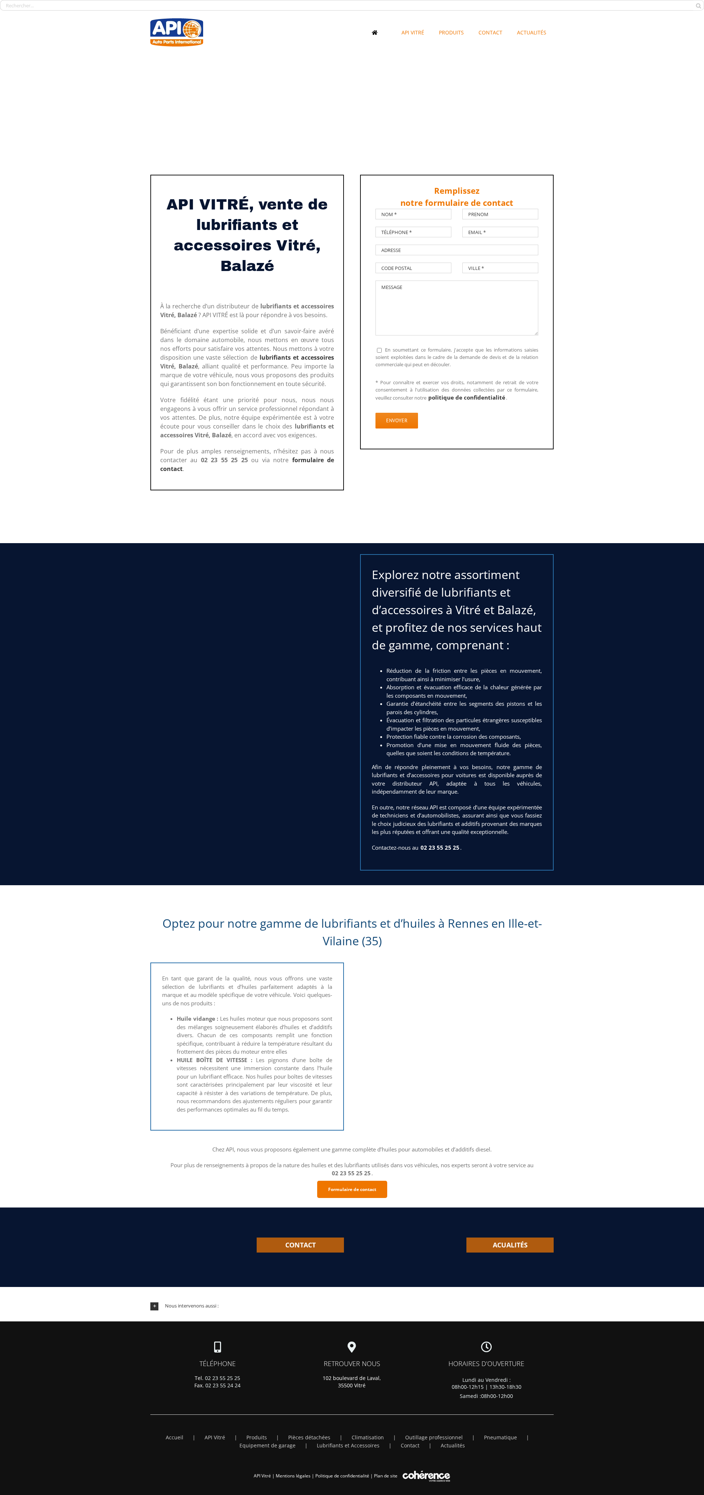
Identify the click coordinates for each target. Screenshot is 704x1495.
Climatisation (368, 1437)
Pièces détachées (309, 1437)
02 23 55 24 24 (223, 1385)
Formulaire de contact (352, 1189)
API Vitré (215, 1437)
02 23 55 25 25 (222, 1378)
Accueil (174, 1437)
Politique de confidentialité (342, 1476)
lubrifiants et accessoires (297, 357)
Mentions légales (293, 1476)
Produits (256, 1437)
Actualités (453, 1445)
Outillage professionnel (434, 1437)
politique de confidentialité (466, 397)
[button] (352, 1306)
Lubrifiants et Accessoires (348, 1445)
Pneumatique (500, 1437)
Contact (410, 1445)
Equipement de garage (267, 1445)
